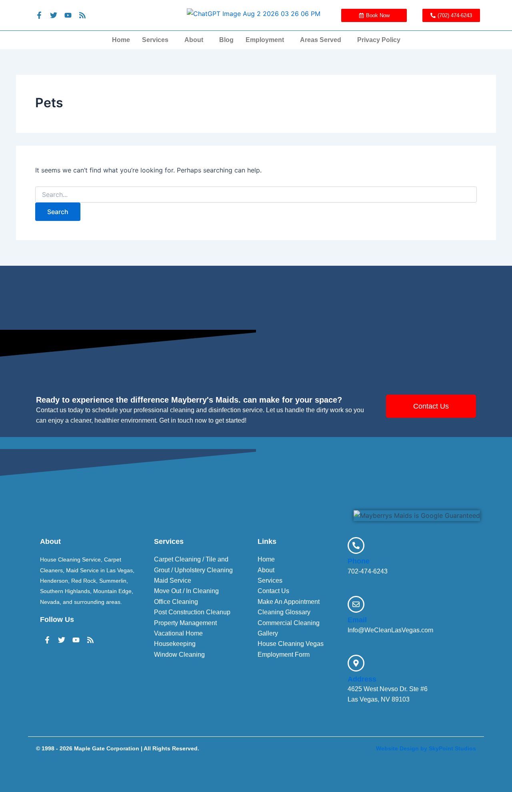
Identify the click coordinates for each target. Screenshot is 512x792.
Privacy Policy (378, 39)
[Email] (356, 604)
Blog (226, 39)
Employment (265, 39)
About (193, 39)
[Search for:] (256, 194)
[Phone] (356, 545)
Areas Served (320, 39)
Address (362, 679)
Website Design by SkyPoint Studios (426, 748)
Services (155, 39)
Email (357, 620)
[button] (157, 40)
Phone (359, 561)
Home (121, 39)
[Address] (356, 663)
